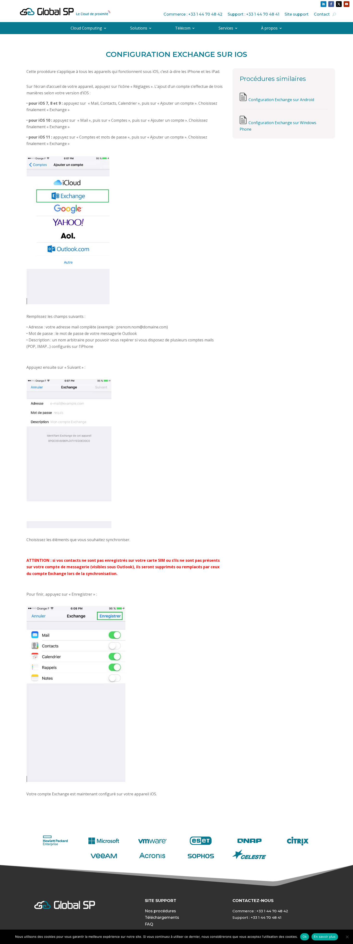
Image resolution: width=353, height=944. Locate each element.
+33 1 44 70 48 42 (272, 911)
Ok (305, 936)
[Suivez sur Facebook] (331, 4)
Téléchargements (162, 917)
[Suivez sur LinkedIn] (323, 4)
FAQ (149, 924)
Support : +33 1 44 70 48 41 (253, 14)
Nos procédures (160, 911)
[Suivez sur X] (339, 4)
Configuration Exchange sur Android (281, 99)
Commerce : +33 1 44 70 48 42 (193, 14)
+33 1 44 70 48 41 (266, 917)
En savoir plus (325, 936)
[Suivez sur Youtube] (346, 4)
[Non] (347, 936)
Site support (297, 14)
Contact (322, 14)
